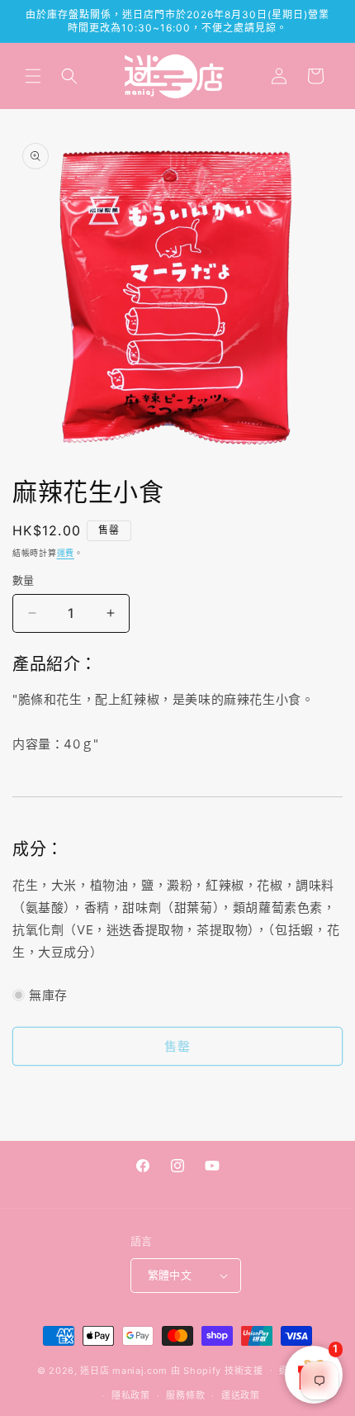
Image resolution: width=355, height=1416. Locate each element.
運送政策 (240, 1395)
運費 (65, 553)
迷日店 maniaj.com (124, 1370)
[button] (33, 76)
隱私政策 (130, 1395)
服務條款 (185, 1395)
